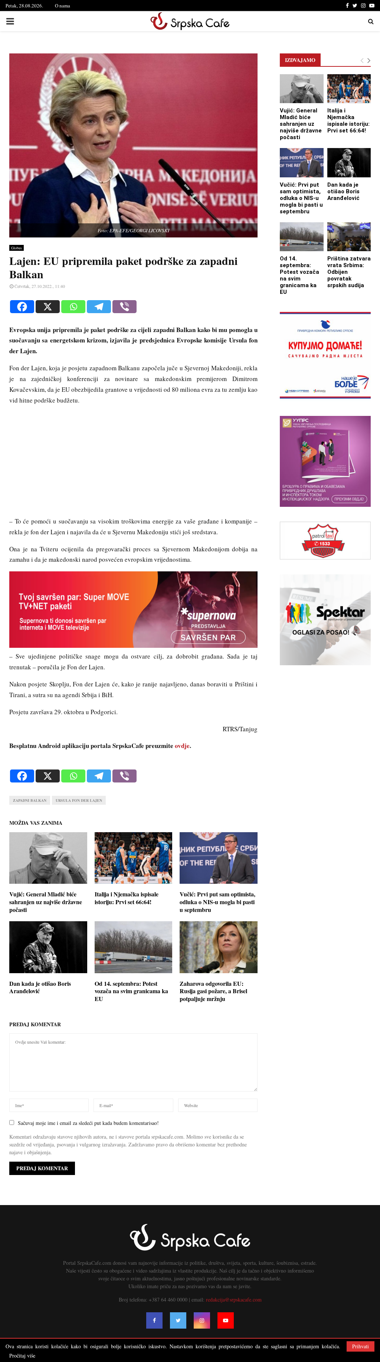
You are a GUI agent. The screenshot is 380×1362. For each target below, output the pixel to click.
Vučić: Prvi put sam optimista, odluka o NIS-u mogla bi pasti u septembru (217, 902)
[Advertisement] (133, 464)
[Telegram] (99, 306)
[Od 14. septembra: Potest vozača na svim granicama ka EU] (302, 236)
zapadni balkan (29, 800)
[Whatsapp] (73, 306)
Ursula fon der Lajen (79, 800)
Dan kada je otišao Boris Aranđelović (40, 987)
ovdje (182, 745)
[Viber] (124, 306)
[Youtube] (225, 1320)
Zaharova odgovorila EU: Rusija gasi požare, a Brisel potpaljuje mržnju (213, 991)
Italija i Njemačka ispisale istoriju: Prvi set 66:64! (126, 898)
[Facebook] (22, 306)
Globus (16, 247)
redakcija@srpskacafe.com (234, 1299)
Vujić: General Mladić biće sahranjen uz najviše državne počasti (45, 902)
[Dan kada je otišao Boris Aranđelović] (349, 162)
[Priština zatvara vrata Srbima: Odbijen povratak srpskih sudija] (349, 236)
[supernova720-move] (133, 645)
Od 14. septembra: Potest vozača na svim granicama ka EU (131, 991)
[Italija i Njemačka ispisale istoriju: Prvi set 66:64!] (349, 88)
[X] (48, 306)
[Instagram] (202, 1320)
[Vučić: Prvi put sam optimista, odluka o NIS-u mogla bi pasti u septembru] (302, 162)
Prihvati (360, 1346)
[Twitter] (178, 1320)
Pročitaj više (22, 1355)
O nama (62, 5)
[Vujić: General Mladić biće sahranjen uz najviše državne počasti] (302, 88)
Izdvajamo (300, 60)
